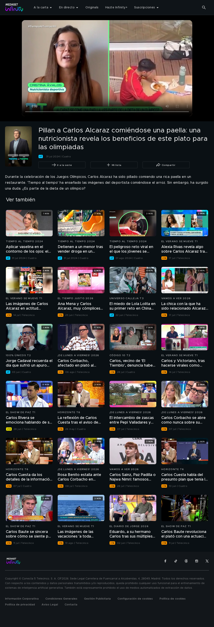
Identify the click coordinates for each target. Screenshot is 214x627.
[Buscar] (203, 7)
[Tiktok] (176, 561)
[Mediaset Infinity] (14, 7)
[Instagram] (197, 561)
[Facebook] (165, 561)
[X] (207, 561)
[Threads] (186, 561)
